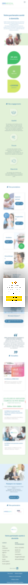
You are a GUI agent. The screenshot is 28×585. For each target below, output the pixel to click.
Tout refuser (14, 300)
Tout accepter (14, 297)
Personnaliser (14, 303)
